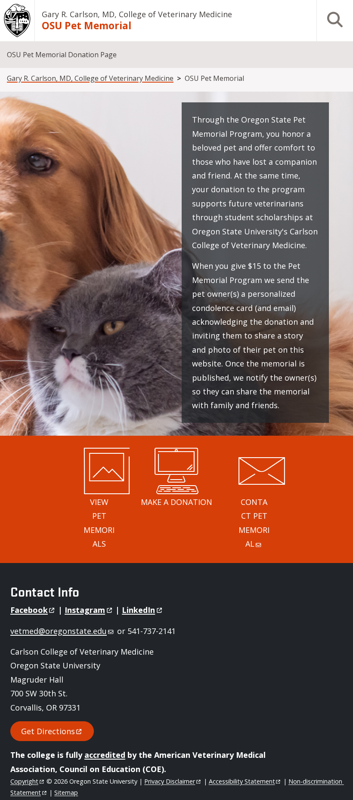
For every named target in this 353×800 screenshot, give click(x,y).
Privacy (169, 781)
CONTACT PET (253, 523)
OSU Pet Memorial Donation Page (62, 54)
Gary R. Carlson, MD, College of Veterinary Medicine (137, 14)
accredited (104, 755)
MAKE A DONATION (176, 502)
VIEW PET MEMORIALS (99, 523)
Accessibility (242, 781)
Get (48, 731)
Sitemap (66, 792)
